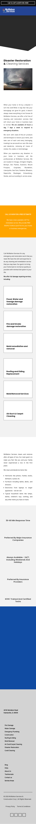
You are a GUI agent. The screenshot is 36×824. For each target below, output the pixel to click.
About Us (8, 771)
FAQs (6, 768)
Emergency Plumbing (12, 732)
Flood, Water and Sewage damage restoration (14, 301)
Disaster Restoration (12, 747)
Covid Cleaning (10, 750)
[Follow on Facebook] (16, 815)
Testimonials (9, 774)
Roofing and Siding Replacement (15, 372)
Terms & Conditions (23, 806)
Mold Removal (9, 741)
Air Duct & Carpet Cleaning (14, 414)
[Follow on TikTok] (12, 815)
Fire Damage (9, 725)
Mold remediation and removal (17, 347)
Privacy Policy (10, 806)
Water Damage (10, 728)
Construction (9, 735)
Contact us (8, 777)
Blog (6, 765)
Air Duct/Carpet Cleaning (13, 744)
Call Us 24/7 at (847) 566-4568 (18, 3)
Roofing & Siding (10, 738)
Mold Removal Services (17, 393)
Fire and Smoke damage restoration (16, 325)
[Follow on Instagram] (20, 815)
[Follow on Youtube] (24, 815)
